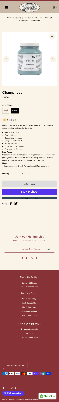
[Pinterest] (26, 258)
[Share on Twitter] (16, 204)
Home (10, 18)
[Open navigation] (7, 7)
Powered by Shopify (30, 399)
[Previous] (6, 59)
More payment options (29, 198)
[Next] (53, 59)
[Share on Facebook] (11, 204)
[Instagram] (32, 258)
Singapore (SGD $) (15, 365)
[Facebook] (22, 258)
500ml (14, 111)
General (18, 18)
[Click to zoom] (52, 36)
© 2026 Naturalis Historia (12, 399)
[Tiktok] (36, 258)
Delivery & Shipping (29, 283)
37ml (6, 111)
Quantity (5, 174)
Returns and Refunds (29, 286)
